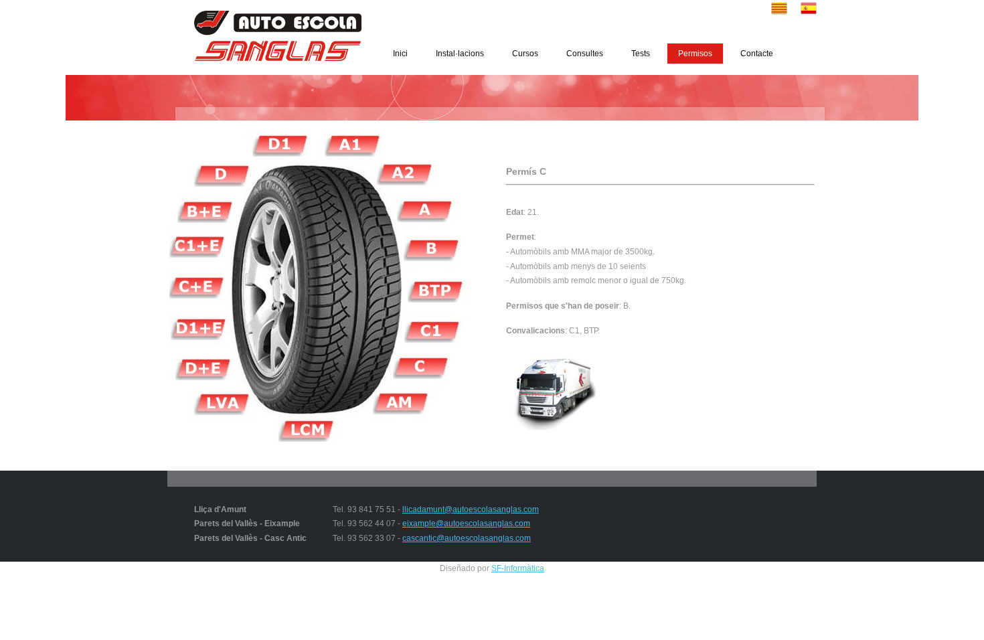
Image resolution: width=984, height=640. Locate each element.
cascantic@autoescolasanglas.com (466, 538)
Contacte (756, 53)
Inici (400, 53)
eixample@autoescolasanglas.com (466, 523)
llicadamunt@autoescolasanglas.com (470, 509)
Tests (640, 53)
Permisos (695, 53)
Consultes (584, 53)
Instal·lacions (460, 53)
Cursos (525, 53)
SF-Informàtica (517, 568)
